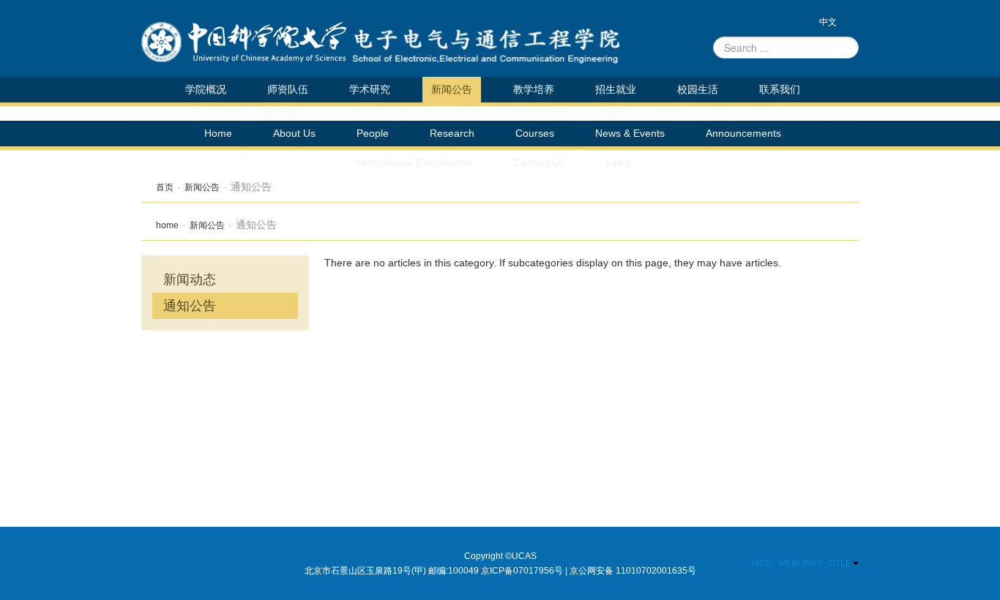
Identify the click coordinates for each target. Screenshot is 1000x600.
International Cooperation (414, 162)
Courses (534, 133)
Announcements (743, 133)
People (373, 133)
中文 (828, 22)
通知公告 (189, 306)
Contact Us (539, 162)
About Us (294, 133)
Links (618, 162)
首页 (164, 187)
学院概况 (205, 89)
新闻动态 (189, 279)
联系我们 (779, 89)
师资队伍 (287, 89)
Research (452, 133)
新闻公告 (451, 89)
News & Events (630, 133)
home (167, 225)
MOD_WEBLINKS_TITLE (801, 563)
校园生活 (697, 89)
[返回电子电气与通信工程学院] (243, 42)
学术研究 (369, 89)
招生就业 (615, 89)
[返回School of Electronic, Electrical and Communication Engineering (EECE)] (503, 42)
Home (218, 133)
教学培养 (533, 89)
